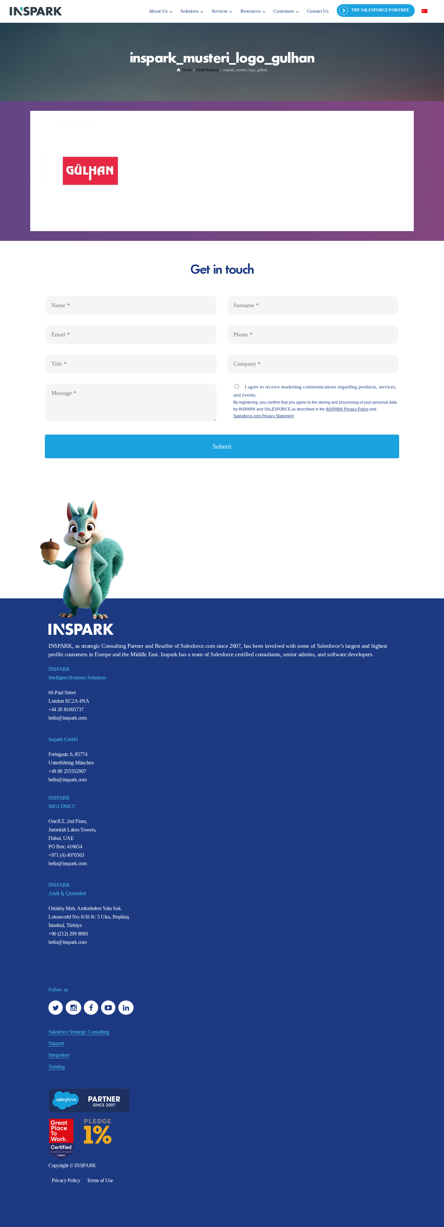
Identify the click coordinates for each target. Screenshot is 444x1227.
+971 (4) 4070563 (66, 855)
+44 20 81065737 (66, 709)
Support (56, 1043)
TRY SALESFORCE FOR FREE (380, 9)
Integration (58, 1055)
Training (56, 1066)
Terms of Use (100, 1180)
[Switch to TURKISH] (424, 11)
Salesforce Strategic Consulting (78, 1032)
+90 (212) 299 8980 (68, 933)
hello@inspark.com (67, 718)
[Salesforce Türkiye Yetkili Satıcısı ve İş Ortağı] (36, 11)
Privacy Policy (66, 1180)
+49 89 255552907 (67, 771)
